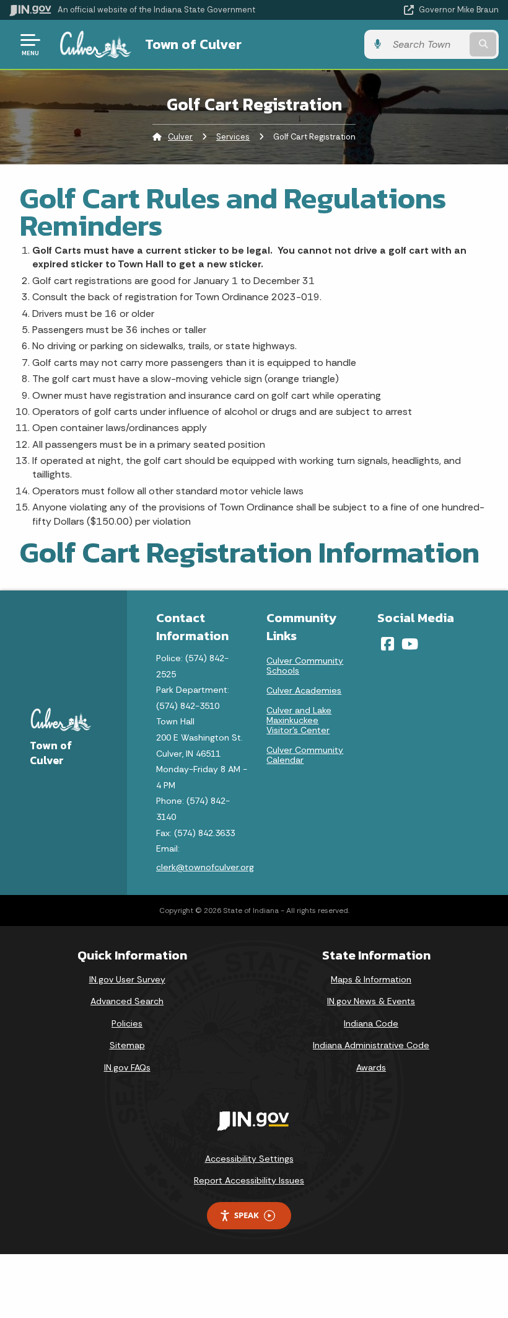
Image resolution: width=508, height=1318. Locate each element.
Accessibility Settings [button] (249, 1158)
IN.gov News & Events (371, 1001)
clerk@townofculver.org (205, 867)
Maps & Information (371, 979)
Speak (246, 1215)
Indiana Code (371, 1023)
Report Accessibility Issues (249, 1180)
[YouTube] (409, 643)
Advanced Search (127, 1001)
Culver (180, 136)
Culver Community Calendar (304, 754)
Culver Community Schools (304, 665)
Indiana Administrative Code (371, 1045)
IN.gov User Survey (127, 979)
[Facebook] (387, 643)
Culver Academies (303, 690)
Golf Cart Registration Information (250, 552)
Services (233, 136)
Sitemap (127, 1045)
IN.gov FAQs (127, 1067)
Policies (127, 1023)
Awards (371, 1067)
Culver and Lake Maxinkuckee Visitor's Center (298, 720)
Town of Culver (193, 44)
